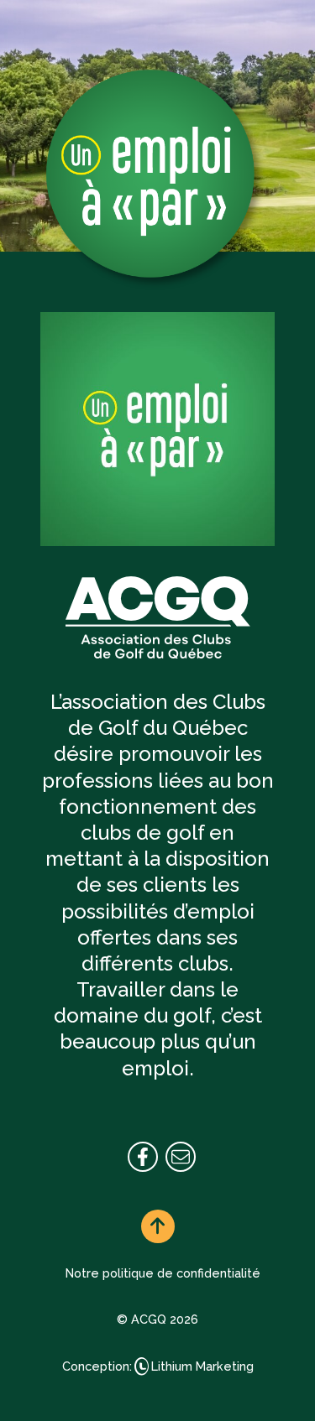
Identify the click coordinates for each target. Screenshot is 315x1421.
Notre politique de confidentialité (163, 1273)
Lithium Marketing (202, 1366)
